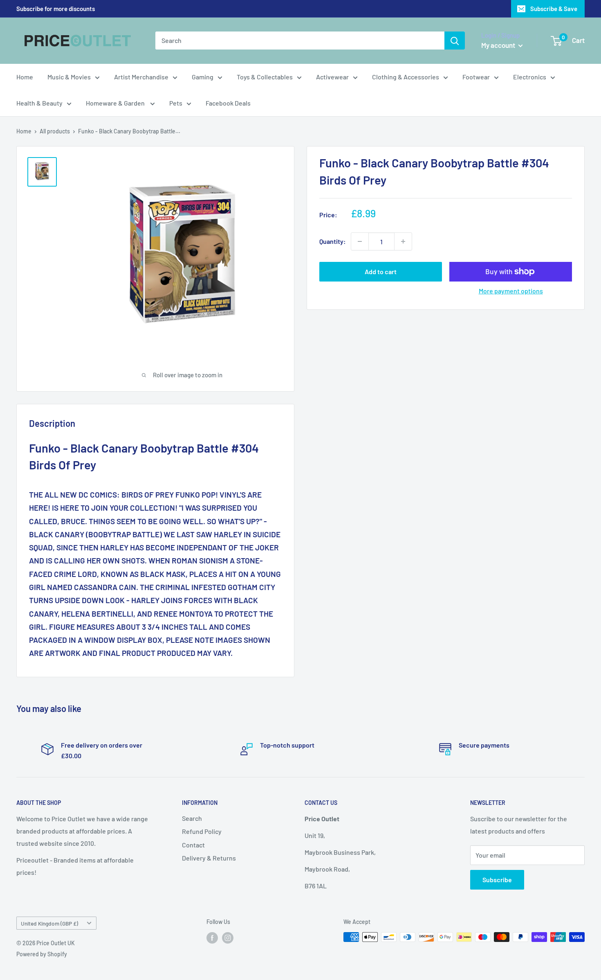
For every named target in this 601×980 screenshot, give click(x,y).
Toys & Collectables (265, 77)
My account (498, 45)
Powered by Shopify (41, 954)
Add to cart (381, 271)
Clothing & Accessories (405, 77)
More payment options (511, 291)
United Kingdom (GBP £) (49, 923)
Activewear (332, 77)
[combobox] (299, 41)
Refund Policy (202, 831)
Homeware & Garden (116, 103)
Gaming (202, 77)
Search (192, 818)
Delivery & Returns (209, 858)
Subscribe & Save (553, 8)
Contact (193, 845)
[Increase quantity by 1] (403, 241)
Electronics (529, 77)
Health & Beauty (39, 103)
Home (24, 77)
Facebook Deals (228, 103)
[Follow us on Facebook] (212, 938)
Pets (175, 103)
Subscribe (497, 879)
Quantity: (332, 241)
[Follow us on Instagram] (227, 938)
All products (55, 131)
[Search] (454, 41)
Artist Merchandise (141, 77)
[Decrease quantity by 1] (359, 241)
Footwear (476, 77)
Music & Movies (69, 77)
